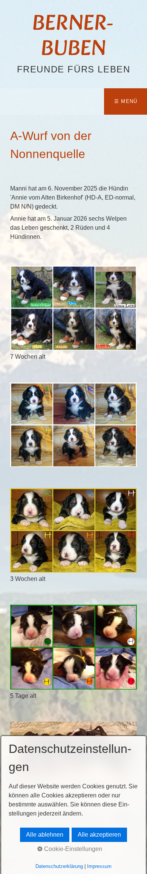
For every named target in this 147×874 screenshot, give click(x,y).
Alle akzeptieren (99, 834)
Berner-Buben (73, 37)
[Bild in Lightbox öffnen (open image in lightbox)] (73, 308)
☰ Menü (126, 101)
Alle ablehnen (44, 834)
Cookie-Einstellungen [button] (72, 849)
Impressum (99, 866)
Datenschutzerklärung (59, 866)
